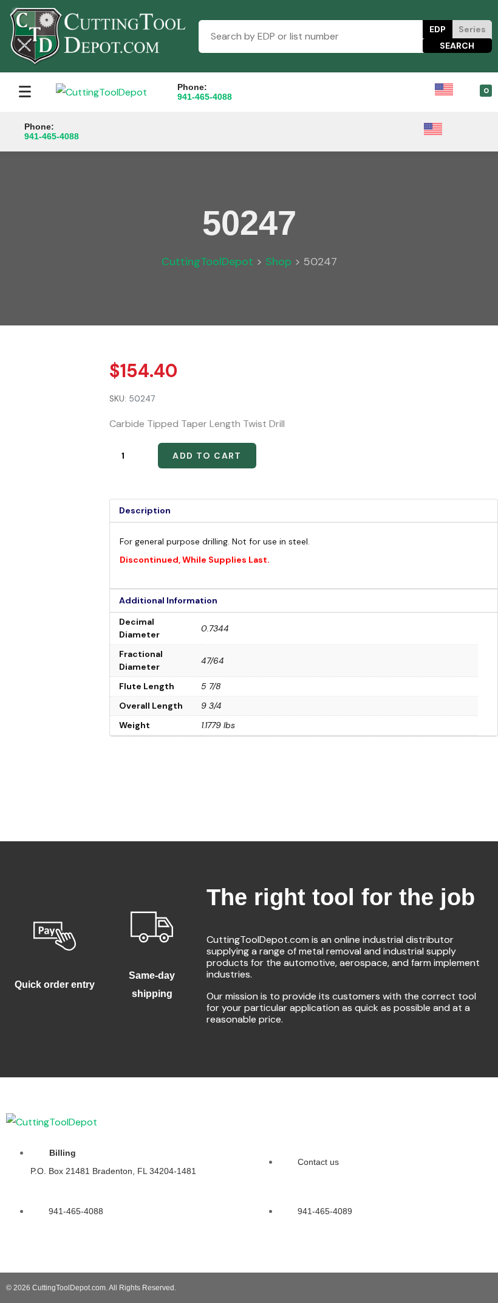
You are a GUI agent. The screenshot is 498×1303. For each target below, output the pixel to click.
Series (472, 29)
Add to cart (206, 455)
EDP (437, 29)
